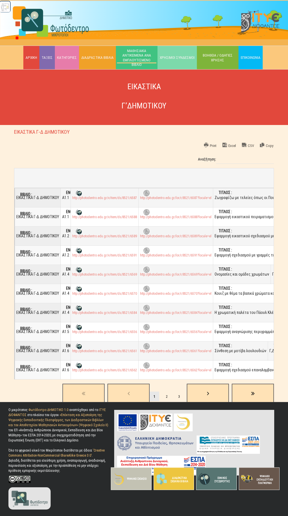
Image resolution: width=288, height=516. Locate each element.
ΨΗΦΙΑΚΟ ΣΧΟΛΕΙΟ (137, 478)
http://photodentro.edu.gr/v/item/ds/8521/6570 (104, 294)
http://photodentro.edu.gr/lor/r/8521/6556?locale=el (176, 332)
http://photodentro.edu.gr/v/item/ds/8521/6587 (104, 198)
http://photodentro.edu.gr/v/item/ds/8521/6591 (104, 255)
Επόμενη (208, 393)
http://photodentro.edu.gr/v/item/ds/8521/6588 (104, 217)
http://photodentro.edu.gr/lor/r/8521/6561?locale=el (176, 351)
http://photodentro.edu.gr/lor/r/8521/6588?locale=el (176, 217)
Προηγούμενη (128, 393)
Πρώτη (83, 393)
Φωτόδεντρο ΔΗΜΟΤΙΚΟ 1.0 (48, 410)
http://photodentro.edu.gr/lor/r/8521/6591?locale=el (176, 255)
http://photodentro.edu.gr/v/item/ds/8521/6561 (104, 351)
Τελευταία (253, 393)
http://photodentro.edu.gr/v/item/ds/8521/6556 (104, 332)
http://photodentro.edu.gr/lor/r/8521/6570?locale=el (176, 294)
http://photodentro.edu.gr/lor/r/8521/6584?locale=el (176, 313)
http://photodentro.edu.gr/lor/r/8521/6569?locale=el (176, 274)
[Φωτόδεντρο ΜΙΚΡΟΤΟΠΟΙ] (29, 488)
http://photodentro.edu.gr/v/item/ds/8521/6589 (104, 236)
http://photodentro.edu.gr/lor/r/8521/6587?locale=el (176, 198)
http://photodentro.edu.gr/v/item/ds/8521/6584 (104, 313)
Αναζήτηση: (207, 159)
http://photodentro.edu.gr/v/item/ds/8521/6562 (104, 370)
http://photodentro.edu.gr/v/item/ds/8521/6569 (104, 274)
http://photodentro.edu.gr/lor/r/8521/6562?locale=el (176, 370)
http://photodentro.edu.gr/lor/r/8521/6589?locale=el (176, 236)
